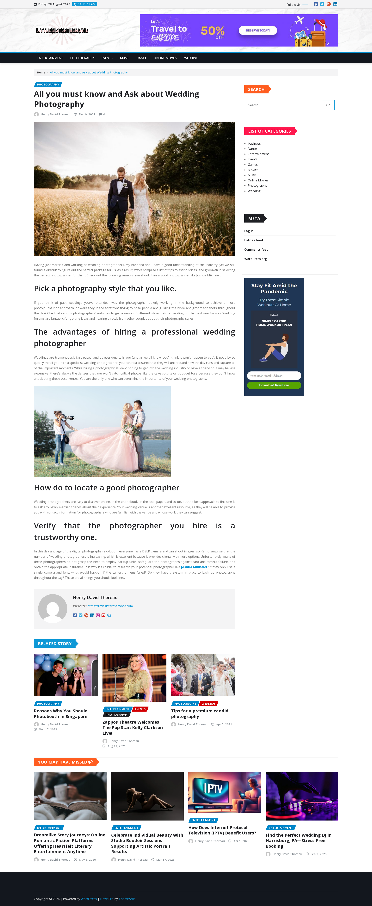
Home (41, 72)
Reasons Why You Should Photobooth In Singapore (61, 713)
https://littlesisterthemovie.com (110, 606)
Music (125, 58)
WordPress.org (255, 259)
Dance (142, 58)
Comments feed (256, 249)
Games (253, 164)
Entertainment (50, 58)
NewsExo (107, 899)
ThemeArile (127, 899)
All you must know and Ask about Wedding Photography (89, 72)
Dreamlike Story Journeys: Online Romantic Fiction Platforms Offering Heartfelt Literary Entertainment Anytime (69, 843)
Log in (248, 231)
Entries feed (253, 240)
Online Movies (165, 58)
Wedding (191, 58)
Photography (82, 58)
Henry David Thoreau (55, 114)
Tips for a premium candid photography (199, 713)
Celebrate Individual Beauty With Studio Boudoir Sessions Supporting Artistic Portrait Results (147, 843)
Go (328, 105)
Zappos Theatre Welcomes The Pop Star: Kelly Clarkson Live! (132, 727)
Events (107, 58)
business (254, 143)
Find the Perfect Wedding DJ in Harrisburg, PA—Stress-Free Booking (299, 840)
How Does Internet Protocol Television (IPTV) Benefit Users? (222, 830)
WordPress (89, 899)
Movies (253, 170)
